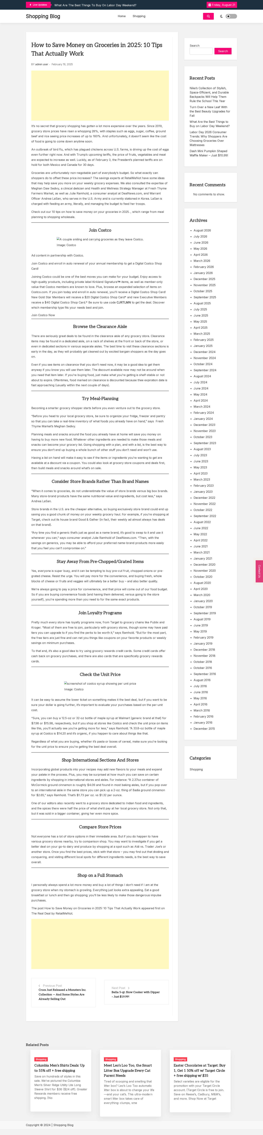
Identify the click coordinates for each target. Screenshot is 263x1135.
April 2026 (201, 254)
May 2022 (200, 534)
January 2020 (203, 601)
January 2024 (203, 419)
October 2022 (203, 510)
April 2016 (200, 704)
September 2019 (205, 613)
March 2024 (202, 406)
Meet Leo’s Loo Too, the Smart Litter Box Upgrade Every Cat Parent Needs (128, 1071)
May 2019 (200, 631)
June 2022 (201, 528)
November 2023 (205, 431)
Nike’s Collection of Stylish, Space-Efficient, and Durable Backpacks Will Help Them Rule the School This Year (209, 94)
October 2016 (203, 668)
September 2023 (205, 443)
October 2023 (203, 437)
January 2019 (203, 643)
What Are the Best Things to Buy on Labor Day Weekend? (95, 5)
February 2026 (204, 267)
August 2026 (202, 230)
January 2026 (203, 273)
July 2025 (200, 309)
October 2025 (203, 291)
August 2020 (202, 583)
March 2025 (202, 333)
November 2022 (205, 504)
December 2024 (205, 352)
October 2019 (203, 607)
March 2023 (202, 479)
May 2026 (200, 248)
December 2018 (204, 649)
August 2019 (202, 619)
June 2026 (201, 242)
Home (122, 16)
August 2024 (202, 376)
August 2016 (202, 680)
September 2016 (205, 674)
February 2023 (204, 485)
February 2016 (203, 716)
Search (194, 45)
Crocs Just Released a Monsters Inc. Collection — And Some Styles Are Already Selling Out (62, 994)
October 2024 (203, 364)
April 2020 (201, 589)
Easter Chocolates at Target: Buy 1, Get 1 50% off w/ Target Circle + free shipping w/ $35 (199, 1071)
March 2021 (202, 552)
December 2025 (204, 279)
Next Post (118, 988)
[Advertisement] (100, 96)
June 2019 (201, 625)
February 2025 (204, 340)
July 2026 (200, 236)
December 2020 (204, 564)
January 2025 (203, 346)
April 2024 (201, 400)
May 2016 (200, 698)
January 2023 (203, 491)
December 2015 (204, 728)
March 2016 (202, 710)
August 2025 (202, 303)
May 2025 (200, 321)
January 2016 (203, 722)
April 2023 (201, 473)
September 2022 (205, 516)
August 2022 (202, 522)
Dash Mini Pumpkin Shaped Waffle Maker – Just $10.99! (209, 153)
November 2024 (205, 358)
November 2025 (205, 285)
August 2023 (202, 449)
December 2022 (204, 498)
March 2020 (202, 595)
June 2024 (201, 388)
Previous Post (52, 985)
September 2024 (205, 370)
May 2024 (200, 394)
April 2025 (201, 327)
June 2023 (201, 461)
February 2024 (204, 412)
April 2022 (201, 540)
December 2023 (204, 425)
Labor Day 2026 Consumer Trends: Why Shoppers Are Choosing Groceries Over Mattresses (208, 138)
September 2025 (205, 297)
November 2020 (205, 570)
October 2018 (203, 662)
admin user (41, 64)
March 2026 (202, 261)
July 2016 (200, 686)
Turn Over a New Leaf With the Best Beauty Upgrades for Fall (210, 111)
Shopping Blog (43, 16)
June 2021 (201, 546)
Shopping (139, 16)
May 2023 (200, 467)
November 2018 (204, 655)
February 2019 (203, 637)
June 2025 (201, 315)
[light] (226, 16)
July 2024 (200, 382)
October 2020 (203, 576)
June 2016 (201, 692)
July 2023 (200, 455)
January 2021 (203, 558)
